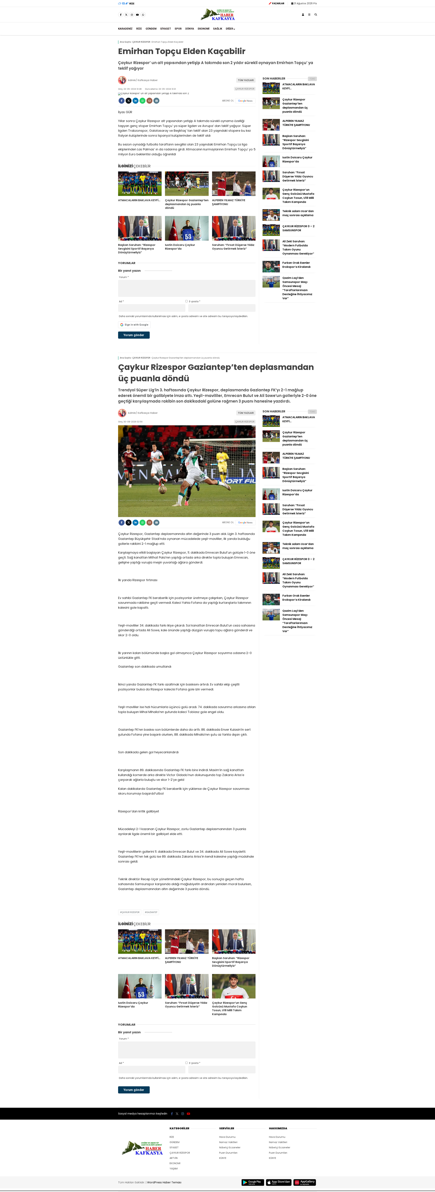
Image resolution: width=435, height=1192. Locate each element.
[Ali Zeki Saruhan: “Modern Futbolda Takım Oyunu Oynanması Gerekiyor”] (271, 250)
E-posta (194, 301)
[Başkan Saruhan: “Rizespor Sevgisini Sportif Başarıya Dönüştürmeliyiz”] (140, 228)
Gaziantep (151, 912)
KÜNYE (222, 1158)
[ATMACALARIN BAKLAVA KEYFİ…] (140, 183)
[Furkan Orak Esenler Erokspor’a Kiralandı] (271, 271)
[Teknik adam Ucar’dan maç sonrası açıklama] (271, 220)
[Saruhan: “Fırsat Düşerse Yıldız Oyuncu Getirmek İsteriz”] (234, 228)
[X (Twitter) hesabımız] (126, 14)
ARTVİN (174, 1158)
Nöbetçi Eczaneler (229, 1147)
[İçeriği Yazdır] (156, 101)
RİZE (139, 28)
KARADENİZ (125, 28)
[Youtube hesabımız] (137, 14)
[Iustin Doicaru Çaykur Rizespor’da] (186, 228)
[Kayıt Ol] (303, 14)
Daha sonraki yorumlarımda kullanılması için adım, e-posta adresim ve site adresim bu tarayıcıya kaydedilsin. (183, 316)
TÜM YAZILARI (246, 80)
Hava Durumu (227, 1137)
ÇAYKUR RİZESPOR (244, 88)
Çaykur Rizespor (131, 912)
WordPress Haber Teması (164, 1182)
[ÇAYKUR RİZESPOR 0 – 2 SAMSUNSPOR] (271, 235)
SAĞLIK (217, 28)
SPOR (178, 28)
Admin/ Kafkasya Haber (143, 80)
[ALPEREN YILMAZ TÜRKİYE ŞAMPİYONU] (234, 183)
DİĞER (229, 28)
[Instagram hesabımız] (131, 14)
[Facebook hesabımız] (120, 14)
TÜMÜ (312, 78)
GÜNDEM (151, 28)
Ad (121, 301)
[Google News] (245, 100)
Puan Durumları (228, 1152)
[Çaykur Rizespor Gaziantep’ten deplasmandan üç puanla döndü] (186, 183)
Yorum (124, 277)
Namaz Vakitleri (228, 1142)
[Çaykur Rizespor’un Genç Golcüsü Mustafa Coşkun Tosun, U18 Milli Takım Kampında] (271, 198)
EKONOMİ (203, 28)
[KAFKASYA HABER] (217, 20)
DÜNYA (189, 28)
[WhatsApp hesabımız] (143, 14)
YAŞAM (174, 1168)
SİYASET (165, 28)
